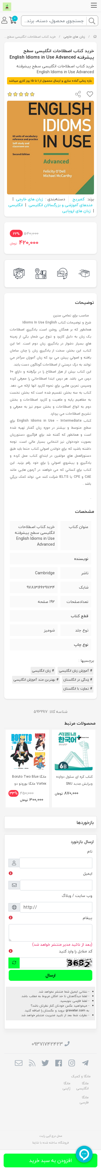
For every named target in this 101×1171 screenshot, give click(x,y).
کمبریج (78, 199)
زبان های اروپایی (76, 210)
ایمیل (87, 873)
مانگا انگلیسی (82, 1085)
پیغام (87, 917)
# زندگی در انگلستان (77, 680)
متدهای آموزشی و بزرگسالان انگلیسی (61, 204)
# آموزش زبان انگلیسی (75, 671)
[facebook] (58, 1063)
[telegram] (85, 1063)
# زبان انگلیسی (43, 671)
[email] (18, 1063)
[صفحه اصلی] (95, 36)
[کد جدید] (14, 963)
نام (89, 851)
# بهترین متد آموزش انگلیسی (35, 680)
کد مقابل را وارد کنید (75, 951)
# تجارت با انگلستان (77, 689)
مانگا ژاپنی (66, 1085)
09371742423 (47, 1044)
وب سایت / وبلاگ (77, 895)
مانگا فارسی (84, 1099)
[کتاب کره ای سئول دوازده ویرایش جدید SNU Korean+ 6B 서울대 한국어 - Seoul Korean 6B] (74, 751)
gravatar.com (75, 1010)
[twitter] (45, 1063)
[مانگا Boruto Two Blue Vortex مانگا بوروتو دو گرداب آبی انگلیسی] (27, 751)
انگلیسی (15, 204)
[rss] (31, 1063)
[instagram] (71, 1063)
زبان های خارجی (74, 36)
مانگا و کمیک (81, 1076)
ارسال (50, 975)
